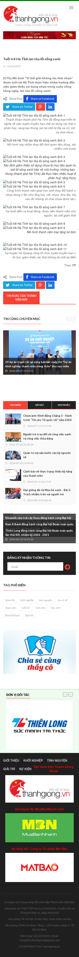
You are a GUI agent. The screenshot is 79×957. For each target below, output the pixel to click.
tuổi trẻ (26, 607)
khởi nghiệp (26, 600)
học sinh (55, 607)
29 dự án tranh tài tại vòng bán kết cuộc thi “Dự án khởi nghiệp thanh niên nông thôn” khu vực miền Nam (38, 366)
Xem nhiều (64, 405)
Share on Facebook (42, 98)
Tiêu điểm (15, 405)
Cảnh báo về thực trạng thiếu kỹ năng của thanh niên (47, 473)
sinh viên (40, 607)
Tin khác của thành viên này (21, 297)
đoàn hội (10, 600)
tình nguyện (45, 600)
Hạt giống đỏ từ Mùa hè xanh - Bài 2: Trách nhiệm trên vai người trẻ (47, 492)
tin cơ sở (62, 600)
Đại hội (29, 615)
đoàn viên (10, 607)
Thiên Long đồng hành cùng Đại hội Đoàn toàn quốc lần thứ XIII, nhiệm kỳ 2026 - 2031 (39, 532)
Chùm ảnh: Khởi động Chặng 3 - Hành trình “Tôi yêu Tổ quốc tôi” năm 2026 (47, 418)
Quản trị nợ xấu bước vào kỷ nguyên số (47, 455)
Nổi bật (39, 405)
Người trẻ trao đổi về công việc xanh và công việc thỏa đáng (47, 436)
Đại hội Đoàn (12, 615)
